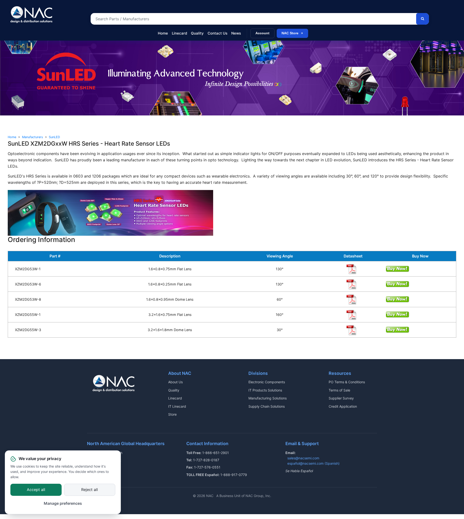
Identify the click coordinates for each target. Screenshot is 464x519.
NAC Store (290, 33)
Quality (197, 33)
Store (172, 414)
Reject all (89, 489)
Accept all (36, 489)
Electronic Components (266, 382)
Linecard (179, 33)
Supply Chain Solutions (266, 406)
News (236, 33)
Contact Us (217, 33)
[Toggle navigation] (11, 31)
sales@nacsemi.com (303, 458)
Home (163, 33)
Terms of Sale (339, 390)
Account (262, 33)
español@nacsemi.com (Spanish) (313, 463)
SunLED (54, 137)
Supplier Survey (341, 398)
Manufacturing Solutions (267, 398)
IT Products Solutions (265, 390)
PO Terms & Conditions (347, 382)
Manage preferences (63, 503)
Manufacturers (32, 137)
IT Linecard (177, 406)
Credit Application (343, 406)
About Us (175, 382)
